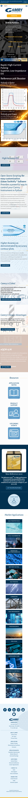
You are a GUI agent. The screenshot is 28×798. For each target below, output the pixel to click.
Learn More (10, 54)
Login (14, 780)
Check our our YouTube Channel (23, 709)
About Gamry (14, 732)
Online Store (14, 776)
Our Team (14, 736)
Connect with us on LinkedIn (14, 709)
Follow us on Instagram (18, 709)
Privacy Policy (14, 738)
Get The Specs (6, 367)
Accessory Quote (14, 782)
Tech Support (14, 771)
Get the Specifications (14, 488)
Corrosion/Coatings (14, 755)
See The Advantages (8, 329)
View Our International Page (11, 299)
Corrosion (14, 747)
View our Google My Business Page (14, 714)
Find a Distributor (14, 773)
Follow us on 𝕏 (9, 709)
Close (25, 1)
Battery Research (14, 754)
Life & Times (14, 734)
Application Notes (14, 750)
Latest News (14, 759)
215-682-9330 (15, 727)
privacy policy (5, 2)
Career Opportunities (14, 764)
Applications (14, 741)
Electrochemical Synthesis (14, 745)
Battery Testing (14, 743)
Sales (14, 769)
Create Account (14, 778)
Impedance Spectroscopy (14, 752)
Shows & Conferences (14, 762)
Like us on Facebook (5, 709)
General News (14, 761)
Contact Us (14, 768)
